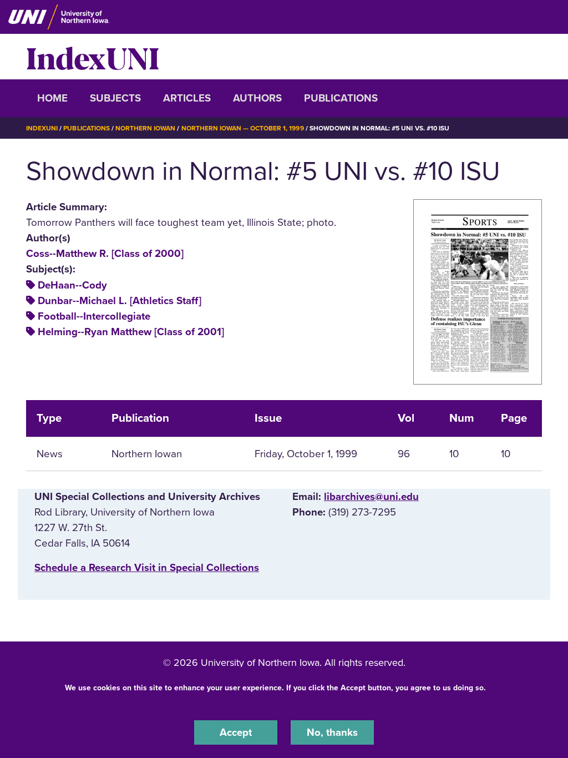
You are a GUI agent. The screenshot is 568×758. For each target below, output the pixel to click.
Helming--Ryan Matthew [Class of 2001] (131, 332)
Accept (236, 732)
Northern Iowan (145, 128)
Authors (257, 98)
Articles (187, 98)
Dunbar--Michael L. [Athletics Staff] (119, 301)
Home (52, 98)
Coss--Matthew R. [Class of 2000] (105, 253)
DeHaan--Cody (72, 285)
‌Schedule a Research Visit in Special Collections (146, 568)
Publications (341, 98)
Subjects (115, 98)
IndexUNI (92, 56)
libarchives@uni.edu (371, 497)
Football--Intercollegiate (94, 316)
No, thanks (332, 732)
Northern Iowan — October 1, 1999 (242, 128)
